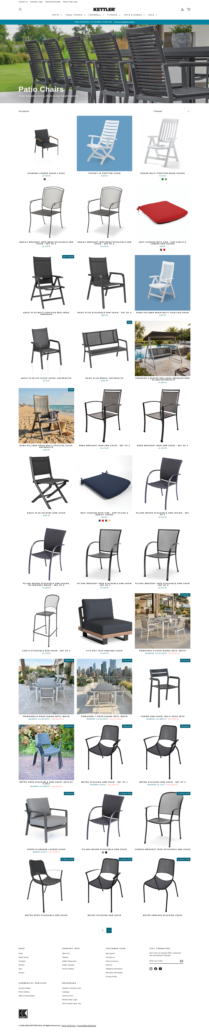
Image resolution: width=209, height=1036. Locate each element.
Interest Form (67, 996)
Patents (65, 957)
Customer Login (36, 2)
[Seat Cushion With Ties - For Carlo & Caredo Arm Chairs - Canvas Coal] (161, 250)
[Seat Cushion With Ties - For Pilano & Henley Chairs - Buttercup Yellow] (109, 520)
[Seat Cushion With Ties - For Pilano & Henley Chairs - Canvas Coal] (106, 520)
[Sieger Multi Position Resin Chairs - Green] (162, 179)
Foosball (22, 961)
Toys (20, 969)
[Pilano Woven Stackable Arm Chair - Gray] (103, 852)
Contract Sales (25, 988)
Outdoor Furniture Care (71, 988)
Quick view (46, 168)
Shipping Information (114, 969)
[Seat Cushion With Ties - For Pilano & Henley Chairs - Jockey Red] (103, 520)
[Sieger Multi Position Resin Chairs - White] (159, 179)
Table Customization (27, 996)
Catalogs (65, 992)
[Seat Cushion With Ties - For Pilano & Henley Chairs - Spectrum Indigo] (99, 520)
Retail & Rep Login (69, 1000)
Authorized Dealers (53, 2)
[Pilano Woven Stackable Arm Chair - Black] (106, 852)
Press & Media (68, 969)
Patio (21, 953)
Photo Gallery (24, 992)
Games (21, 973)
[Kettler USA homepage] (100, 1013)
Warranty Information (114, 973)
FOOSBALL (95, 15)
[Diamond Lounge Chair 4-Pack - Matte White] (48, 179)
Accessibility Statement (87, 1025)
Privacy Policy (111, 976)
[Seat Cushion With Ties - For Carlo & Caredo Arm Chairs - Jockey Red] (164, 250)
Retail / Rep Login (70, 2)
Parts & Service (112, 961)
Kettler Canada (68, 965)
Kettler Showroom (69, 961)
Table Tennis (24, 957)
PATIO (56, 15)
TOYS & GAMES (133, 15)
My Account (110, 953)
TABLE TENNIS (74, 15)
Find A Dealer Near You (71, 1003)
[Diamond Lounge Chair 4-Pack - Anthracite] (45, 179)
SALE (151, 15)
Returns (109, 965)
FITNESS (112, 15)
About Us (66, 953)
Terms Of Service (69, 1025)
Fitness (21, 965)
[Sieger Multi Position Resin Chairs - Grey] (166, 179)
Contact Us (23, 2)
